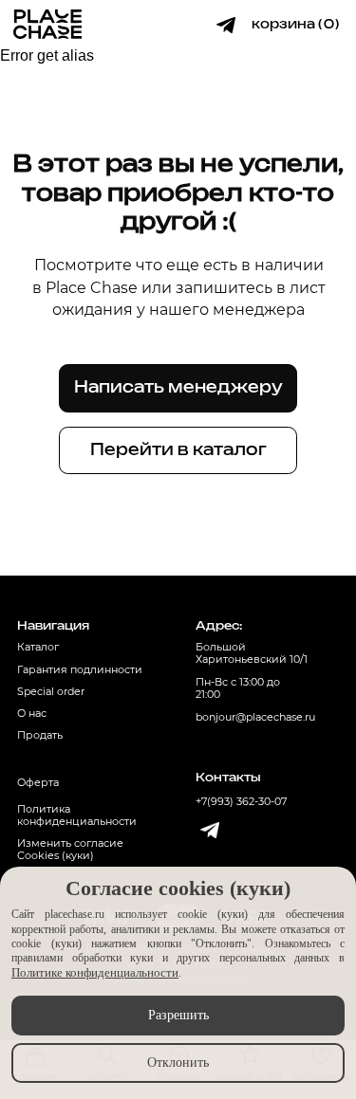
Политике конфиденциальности (94, 972)
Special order (50, 692)
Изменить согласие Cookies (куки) (70, 849)
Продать (40, 735)
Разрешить (178, 1015)
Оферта (38, 783)
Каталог (38, 647)
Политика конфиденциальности (77, 815)
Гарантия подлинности (79, 670)
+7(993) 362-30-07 (241, 802)
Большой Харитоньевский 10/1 (252, 653)
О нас (32, 713)
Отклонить (178, 1062)
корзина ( (287, 24)
